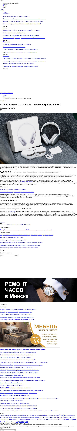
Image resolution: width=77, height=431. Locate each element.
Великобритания (24, 417)
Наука (4, 27)
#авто (1, 415)
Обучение (17, 419)
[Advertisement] (38, 81)
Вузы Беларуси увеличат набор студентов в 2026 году (17, 44)
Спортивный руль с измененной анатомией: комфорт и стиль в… (17, 314)
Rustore (73, 415)
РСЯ (44, 419)
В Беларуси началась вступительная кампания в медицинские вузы (18, 393)
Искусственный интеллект (49, 417)
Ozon (71, 415)
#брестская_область (15, 415)
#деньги (20, 415)
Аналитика (15, 417)
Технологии (6, 56)
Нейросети (12, 419)
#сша (53, 415)
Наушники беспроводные (26, 181)
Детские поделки (36, 417)
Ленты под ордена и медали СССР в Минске (11, 400)
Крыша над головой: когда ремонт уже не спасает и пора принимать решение (23, 21)
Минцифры (2, 419)
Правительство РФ (34, 419)
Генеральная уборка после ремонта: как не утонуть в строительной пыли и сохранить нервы (24, 362)
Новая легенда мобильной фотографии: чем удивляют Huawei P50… (17, 319)
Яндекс (73, 419)
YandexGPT (11, 417)
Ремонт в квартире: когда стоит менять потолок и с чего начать (16, 367)
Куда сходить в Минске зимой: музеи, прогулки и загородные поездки (18, 352)
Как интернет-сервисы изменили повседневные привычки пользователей (22, 24)
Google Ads (67, 415)
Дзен (40, 417)
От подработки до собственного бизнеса (10, 382)
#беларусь (4, 415)
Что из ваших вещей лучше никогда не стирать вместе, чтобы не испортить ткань (24, 38)
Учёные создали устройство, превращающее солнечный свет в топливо (21, 30)
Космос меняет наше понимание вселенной (14, 33)
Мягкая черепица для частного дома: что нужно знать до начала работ (18, 359)
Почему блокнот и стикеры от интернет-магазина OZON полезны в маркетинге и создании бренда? (26, 229)
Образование (6, 42)
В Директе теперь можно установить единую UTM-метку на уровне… (18, 309)
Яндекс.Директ (11, 422)
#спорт (50, 415)
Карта (4, 7)
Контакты (5, 4)
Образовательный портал (6, 93)
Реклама (48, 419)
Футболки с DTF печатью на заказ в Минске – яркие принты (18, 63)
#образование (37, 415)
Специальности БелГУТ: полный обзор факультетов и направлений (20, 49)
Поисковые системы (25, 419)
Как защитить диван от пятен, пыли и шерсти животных (14, 403)
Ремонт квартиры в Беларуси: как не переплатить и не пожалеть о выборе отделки (24, 18)
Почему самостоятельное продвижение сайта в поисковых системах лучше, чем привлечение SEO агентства (29, 410)
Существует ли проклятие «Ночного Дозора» (11, 375)
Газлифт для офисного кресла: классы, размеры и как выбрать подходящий (19, 372)
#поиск (42, 415)
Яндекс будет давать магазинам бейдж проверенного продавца (16, 312)
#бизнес (9, 415)
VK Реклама (5, 417)
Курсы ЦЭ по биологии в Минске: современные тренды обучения (20, 52)
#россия (46, 415)
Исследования (61, 417)
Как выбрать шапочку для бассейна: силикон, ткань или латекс (16, 354)
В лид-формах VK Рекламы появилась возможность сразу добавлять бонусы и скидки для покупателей (26, 235)
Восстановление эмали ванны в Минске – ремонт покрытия (15, 357)
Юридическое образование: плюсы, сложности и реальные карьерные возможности (21, 390)
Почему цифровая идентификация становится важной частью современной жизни (24, 61)
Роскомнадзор (54, 419)
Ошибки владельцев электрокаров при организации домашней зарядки (18, 408)
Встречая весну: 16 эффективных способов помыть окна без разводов (21, 35)
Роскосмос (60, 419)
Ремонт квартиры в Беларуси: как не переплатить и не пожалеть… (17, 192)
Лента (4, 6)
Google (62, 415)
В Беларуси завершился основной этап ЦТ (11, 385)
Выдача (31, 417)
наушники (12, 211)
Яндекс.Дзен (3, 421)
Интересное (6, 13)
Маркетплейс (70, 417)
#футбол (57, 415)
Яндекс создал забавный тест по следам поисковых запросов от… (17, 317)
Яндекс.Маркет (22, 422)
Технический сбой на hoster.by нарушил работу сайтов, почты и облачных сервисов (24, 58)
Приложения (41, 419)
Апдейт (19, 417)
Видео (28, 417)
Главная (5, 12)
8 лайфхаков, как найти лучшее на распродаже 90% (16, 16)
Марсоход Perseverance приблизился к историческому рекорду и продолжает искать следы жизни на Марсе (29, 398)
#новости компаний (28, 415)
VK (1, 417)
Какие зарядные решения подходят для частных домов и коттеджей (20, 66)
